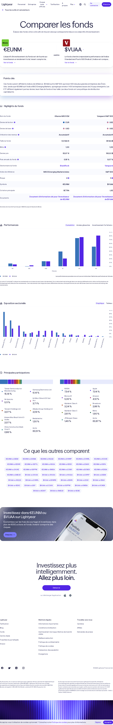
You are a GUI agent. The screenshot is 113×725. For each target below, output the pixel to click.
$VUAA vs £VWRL (32, 480)
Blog (1, 628)
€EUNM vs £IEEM (12, 459)
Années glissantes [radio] (83, 225)
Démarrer (56, 588)
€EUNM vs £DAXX (82, 464)
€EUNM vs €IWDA (48, 470)
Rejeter (98, 722)
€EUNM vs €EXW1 (13, 464)
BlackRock (64, 166)
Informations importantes (48, 624)
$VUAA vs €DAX (99, 480)
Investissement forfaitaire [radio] (102, 225)
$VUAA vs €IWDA (81, 485)
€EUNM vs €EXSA (100, 470)
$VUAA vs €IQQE (14, 480)
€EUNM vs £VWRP (65, 459)
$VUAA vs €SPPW (64, 485)
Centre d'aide (5, 636)
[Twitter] (9, 668)
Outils (2, 632)
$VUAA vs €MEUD (57, 491)
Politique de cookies (46, 646)
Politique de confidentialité (49, 642)
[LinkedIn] (16, 668)
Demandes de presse (85, 632)
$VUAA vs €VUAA (66, 475)
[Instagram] (23, 668)
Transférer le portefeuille (9, 640)
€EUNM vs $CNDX (83, 470)
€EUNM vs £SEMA (29, 459)
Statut (2, 644)
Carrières (80, 624)
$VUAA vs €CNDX (98, 485)
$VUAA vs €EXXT (39, 491)
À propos (65, 4)
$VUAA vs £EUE (83, 480)
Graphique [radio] (100, 303)
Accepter (108, 722)
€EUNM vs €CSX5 (100, 459)
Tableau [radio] (109, 303)
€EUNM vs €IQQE (47, 459)
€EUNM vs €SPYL (31, 464)
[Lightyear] (7, 4)
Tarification (54, 4)
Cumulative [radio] (70, 225)
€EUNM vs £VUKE (12, 470)
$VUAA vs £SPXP (83, 475)
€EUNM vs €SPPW (30, 470)
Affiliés (79, 628)
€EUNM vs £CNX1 (65, 470)
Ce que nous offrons (42, 4)
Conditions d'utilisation (47, 628)
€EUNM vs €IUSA (48, 464)
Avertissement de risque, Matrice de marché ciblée (55, 633)
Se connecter (94, 4)
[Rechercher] (85, 4)
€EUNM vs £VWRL (83, 459)
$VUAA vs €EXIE (74, 491)
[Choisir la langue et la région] (80, 4)
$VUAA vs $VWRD (49, 480)
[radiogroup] (89, 225)
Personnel (21, 4)
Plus (71, 4)
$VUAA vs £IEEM (100, 475)
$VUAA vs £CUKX (46, 485)
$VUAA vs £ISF (29, 485)
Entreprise (32, 4)
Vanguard (109, 166)
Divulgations (43, 654)
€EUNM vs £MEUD (14, 475)
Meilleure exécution (46, 638)
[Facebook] (2, 668)
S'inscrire (106, 4)
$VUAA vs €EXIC (14, 485)
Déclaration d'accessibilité (48, 650)
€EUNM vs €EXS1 (65, 464)
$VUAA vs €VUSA (48, 475)
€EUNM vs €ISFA (99, 464)
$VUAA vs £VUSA (31, 475)
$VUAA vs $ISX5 (67, 480)
